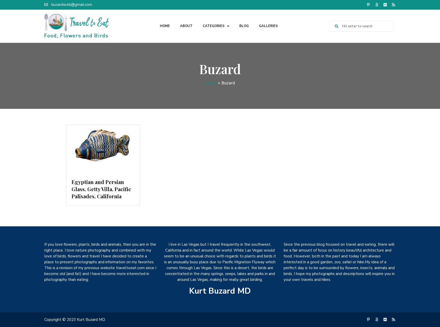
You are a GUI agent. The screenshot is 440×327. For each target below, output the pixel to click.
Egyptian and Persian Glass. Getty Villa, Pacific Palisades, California (101, 189)
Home (165, 26)
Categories (214, 26)
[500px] (376, 4)
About (186, 26)
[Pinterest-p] (368, 4)
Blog (244, 26)
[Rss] (393, 4)
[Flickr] (385, 4)
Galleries (268, 26)
